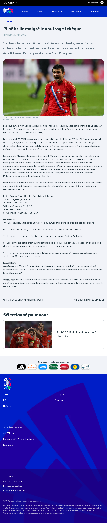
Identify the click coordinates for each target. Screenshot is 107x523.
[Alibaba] (32, 367)
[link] (25, 11)
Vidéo (6, 395)
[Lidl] (75, 367)
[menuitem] (26, 11)
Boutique (59, 400)
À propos (59, 395)
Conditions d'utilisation (13, 481)
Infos (5, 400)
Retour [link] (9, 21)
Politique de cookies (12, 486)
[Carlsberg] (53, 367)
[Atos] (42, 367)
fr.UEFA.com (9, 433)
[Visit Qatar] (85, 367)
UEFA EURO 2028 (8, 11)
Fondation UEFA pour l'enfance (19, 439)
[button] (56, 11)
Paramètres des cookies (14, 491)
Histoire (7, 406)
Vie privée (8, 477)
